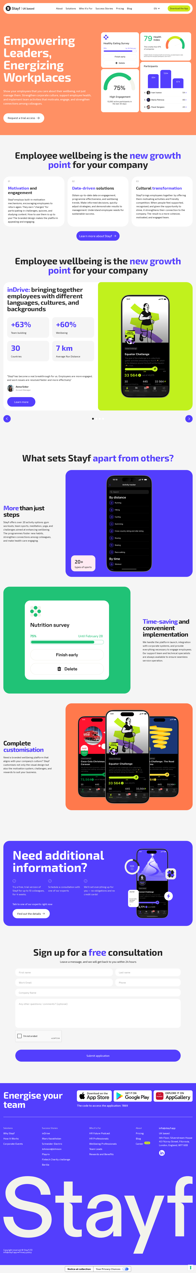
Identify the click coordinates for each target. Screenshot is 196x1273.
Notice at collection (79, 1268)
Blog (138, 1138)
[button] (7, 418)
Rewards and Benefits (101, 1154)
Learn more (21, 402)
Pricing (140, 1133)
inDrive (46, 1133)
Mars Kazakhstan (51, 1138)
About (139, 1128)
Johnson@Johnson (51, 1148)
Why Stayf (9, 1133)
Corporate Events (13, 1143)
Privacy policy (25, 1252)
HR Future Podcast (99, 1133)
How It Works (11, 1138)
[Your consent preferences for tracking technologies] (191, 1268)
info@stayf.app (10, 1252)
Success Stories (50, 1128)
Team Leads (95, 1148)
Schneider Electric (52, 1143)
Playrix (46, 1154)
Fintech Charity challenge (56, 1159)
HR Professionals (99, 1138)
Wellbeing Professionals (103, 1143)
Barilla (45, 1164)
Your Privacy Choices (108, 1268)
